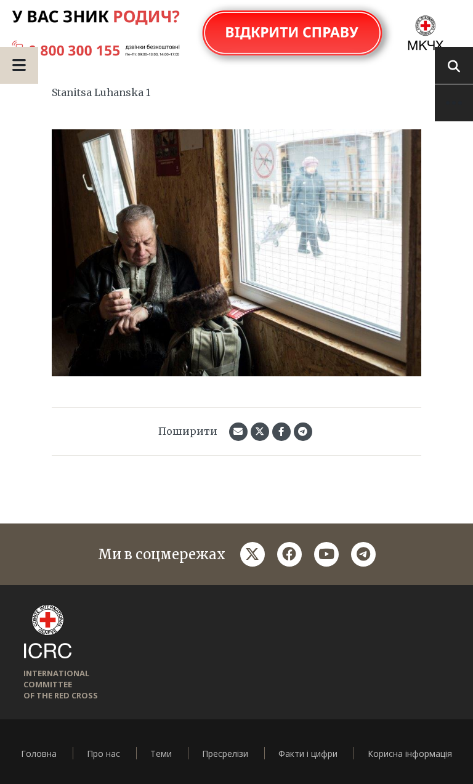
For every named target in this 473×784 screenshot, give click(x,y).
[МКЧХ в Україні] (236, 34)
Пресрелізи (225, 753)
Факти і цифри (308, 753)
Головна (39, 753)
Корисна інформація (410, 753)
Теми (161, 753)
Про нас (103, 753)
